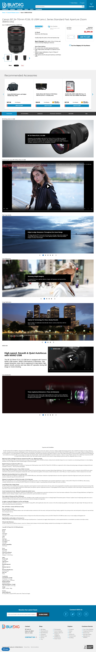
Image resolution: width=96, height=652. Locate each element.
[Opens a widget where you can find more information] (6, 649)
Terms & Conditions (35, 647)
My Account (86, 632)
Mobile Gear (44, 636)
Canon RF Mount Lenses (13, 12)
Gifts (31, 9)
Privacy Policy (27, 647)
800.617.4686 (29, 633)
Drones (42, 637)
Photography (57, 629)
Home (3, 12)
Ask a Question (53, 26)
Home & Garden (58, 631)
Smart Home (57, 638)
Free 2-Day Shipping (88, 629)
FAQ (70, 632)
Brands (12, 9)
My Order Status (87, 634)
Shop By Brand (44, 631)
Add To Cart (85, 37)
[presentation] (3, 58)
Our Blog (71, 637)
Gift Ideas (43, 629)
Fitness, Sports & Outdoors (58, 633)
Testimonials (72, 636)
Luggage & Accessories (57, 636)
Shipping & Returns (88, 631)
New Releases (44, 632)
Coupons (19, 9)
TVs (42, 639)
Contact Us (30, 637)
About (70, 631)
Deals (26, 9)
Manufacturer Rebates (86, 636)
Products (5, 9)
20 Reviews (37, 28)
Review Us (71, 634)
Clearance (39, 9)
